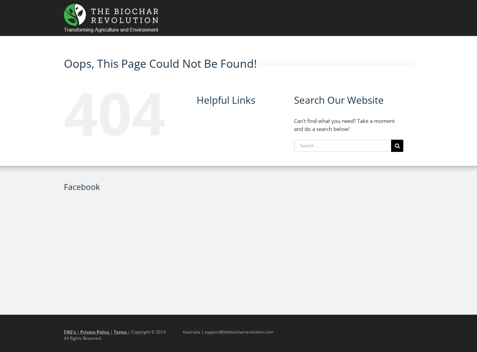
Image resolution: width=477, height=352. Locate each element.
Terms (120, 332)
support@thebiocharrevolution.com (239, 332)
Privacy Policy (94, 332)
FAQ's (70, 332)
